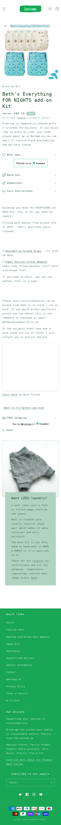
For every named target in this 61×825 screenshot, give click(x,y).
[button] (3, 8)
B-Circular (13, 700)
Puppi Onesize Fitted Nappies (26, 261)
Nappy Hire (13, 644)
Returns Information (19, 665)
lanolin (37, 560)
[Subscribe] (51, 782)
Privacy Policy (15, 686)
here (34, 577)
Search (10, 622)
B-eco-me (25, 819)
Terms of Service (17, 693)
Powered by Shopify (38, 819)
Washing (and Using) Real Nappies (27, 637)
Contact (11, 672)
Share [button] (9, 430)
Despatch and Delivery (20, 658)
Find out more (15, 629)
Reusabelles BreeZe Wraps (23, 251)
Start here (9, 394)
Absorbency (13, 651)
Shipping (21, 118)
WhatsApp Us (13, 679)
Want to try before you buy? (24, 407)
